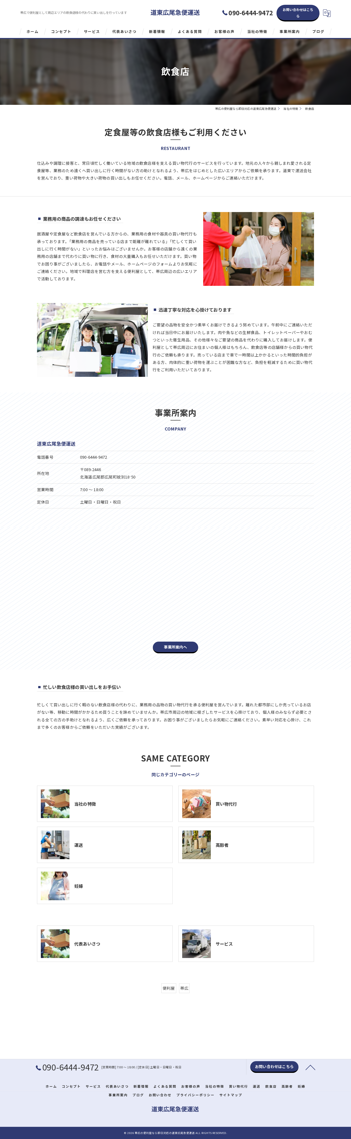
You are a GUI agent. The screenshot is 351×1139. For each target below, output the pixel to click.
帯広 (184, 988)
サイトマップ (230, 1094)
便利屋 (169, 988)
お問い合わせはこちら (298, 12)
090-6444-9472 (93, 457)
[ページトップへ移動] (310, 1067)
